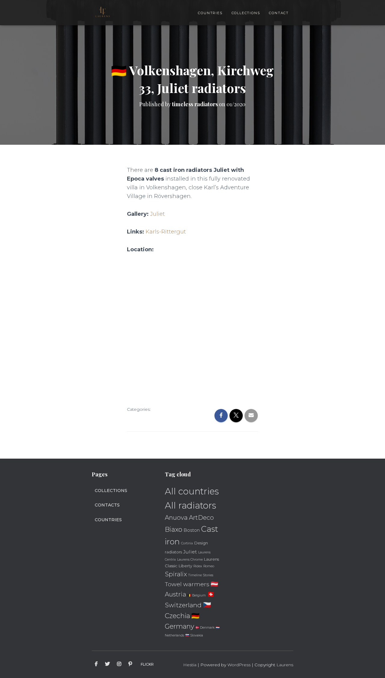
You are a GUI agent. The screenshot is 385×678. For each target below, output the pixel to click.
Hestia (189, 664)
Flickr (147, 664)
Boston (191, 530)
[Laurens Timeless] (102, 12)
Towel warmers (187, 584)
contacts (107, 505)
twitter (107, 664)
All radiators (190, 505)
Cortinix (187, 543)
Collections (111, 490)
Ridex (197, 566)
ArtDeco (201, 517)
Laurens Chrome (190, 560)
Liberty (185, 565)
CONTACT (279, 13)
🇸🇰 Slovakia (194, 635)
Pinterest (130, 664)
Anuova (176, 517)
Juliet (157, 214)
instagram (119, 664)
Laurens (284, 664)
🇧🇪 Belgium (196, 595)
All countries (192, 491)
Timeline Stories (200, 575)
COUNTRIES (210, 13)
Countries (108, 519)
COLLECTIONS (246, 13)
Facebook (96, 664)
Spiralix (176, 574)
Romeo (208, 566)
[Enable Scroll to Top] (373, 665)
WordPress (239, 664)
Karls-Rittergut (166, 231)
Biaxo (173, 529)
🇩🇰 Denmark (204, 628)
